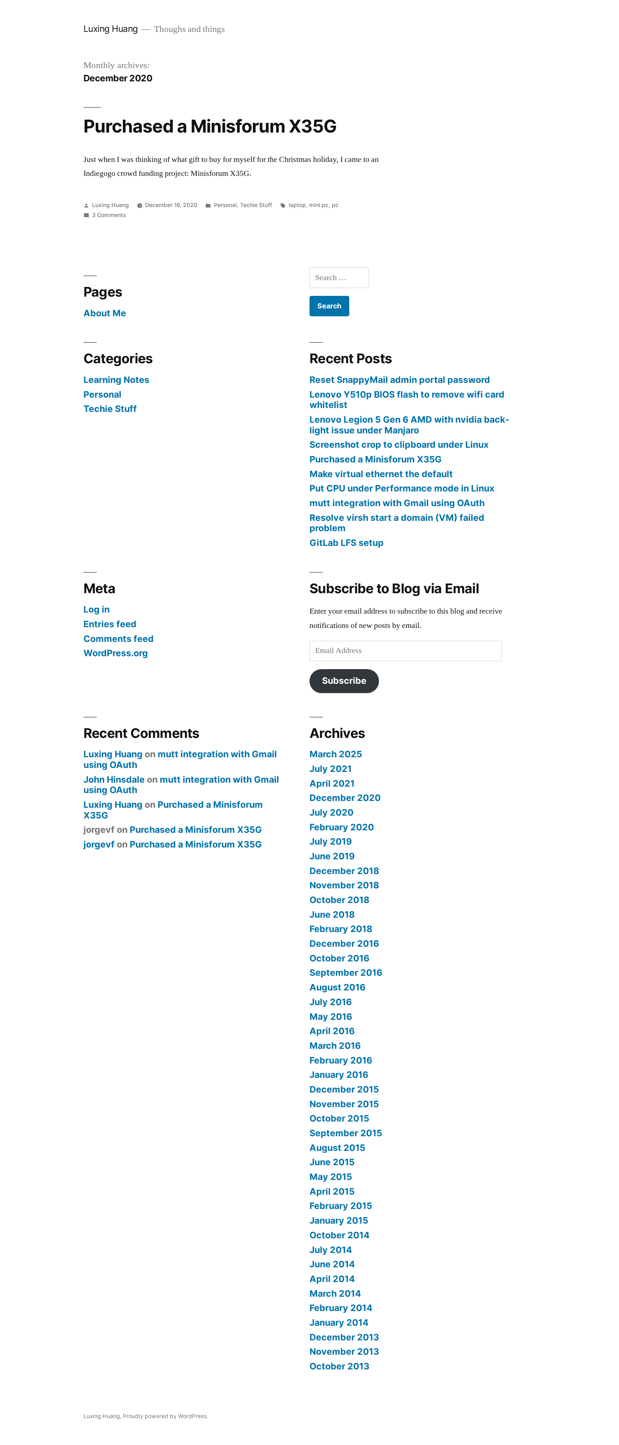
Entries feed (109, 624)
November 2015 (344, 1104)
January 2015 (339, 1220)
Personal (225, 205)
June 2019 (332, 856)
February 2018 (341, 928)
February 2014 (341, 1307)
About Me (104, 313)
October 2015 (339, 1118)
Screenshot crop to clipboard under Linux (399, 444)
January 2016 (339, 1074)
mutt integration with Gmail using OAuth (397, 503)
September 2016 (346, 972)
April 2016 (332, 1031)
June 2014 (332, 1264)
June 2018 (332, 914)
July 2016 (331, 1002)
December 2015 (344, 1089)
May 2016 (331, 1016)
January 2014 (339, 1322)
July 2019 (331, 841)
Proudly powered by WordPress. (165, 1416)
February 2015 (341, 1205)
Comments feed (118, 638)
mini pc (318, 205)
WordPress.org (115, 653)
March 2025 (336, 754)
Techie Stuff (256, 205)
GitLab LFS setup (347, 542)
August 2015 (337, 1147)
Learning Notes (116, 379)
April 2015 (332, 1191)
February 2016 (341, 1060)
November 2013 (344, 1351)
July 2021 (331, 768)
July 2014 (331, 1249)
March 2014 (335, 1293)
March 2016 (335, 1045)
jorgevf (99, 844)
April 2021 (332, 783)
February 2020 (342, 827)
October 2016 (339, 958)
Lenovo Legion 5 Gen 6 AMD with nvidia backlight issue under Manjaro (409, 425)
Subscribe (344, 680)
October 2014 (340, 1235)
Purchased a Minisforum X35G (210, 126)
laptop (297, 205)
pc (335, 205)
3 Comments (109, 215)
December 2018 (344, 870)
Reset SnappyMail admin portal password (400, 379)
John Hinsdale (114, 779)
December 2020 (345, 797)
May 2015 (331, 1176)
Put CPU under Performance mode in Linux (402, 488)
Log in (96, 609)
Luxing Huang (110, 28)
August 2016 (337, 987)
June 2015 (332, 1162)
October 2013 (339, 1366)
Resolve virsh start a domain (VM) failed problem (397, 523)
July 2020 (332, 812)
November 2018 (344, 885)
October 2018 (339, 899)
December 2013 (344, 1337)
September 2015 (346, 1133)
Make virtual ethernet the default (381, 474)
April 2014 (332, 1278)
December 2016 (344, 943)
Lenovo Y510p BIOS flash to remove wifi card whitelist (407, 400)
